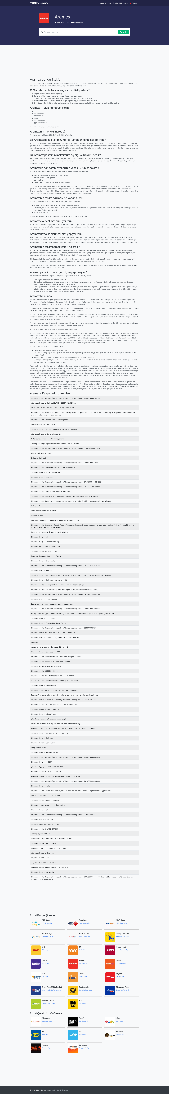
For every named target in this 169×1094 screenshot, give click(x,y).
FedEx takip (45, 963)
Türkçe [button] (134, 3)
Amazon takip (120, 1034)
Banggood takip (84, 1048)
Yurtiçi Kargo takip (47, 936)
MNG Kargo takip (121, 923)
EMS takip (45, 976)
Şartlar (54, 1090)
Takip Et (123, 32)
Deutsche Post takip (85, 990)
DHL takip (45, 950)
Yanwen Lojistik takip (48, 1003)
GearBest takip (83, 1021)
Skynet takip (120, 976)
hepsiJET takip (121, 963)
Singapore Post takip (122, 990)
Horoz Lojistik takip (122, 950)
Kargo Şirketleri (105, 3)
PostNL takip (83, 976)
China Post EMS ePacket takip (51, 990)
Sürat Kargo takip (84, 936)
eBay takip (119, 1021)
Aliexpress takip (47, 1021)
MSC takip (82, 1003)
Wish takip (82, 1034)
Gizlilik (59, 1090)
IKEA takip (45, 1034)
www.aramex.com (63, 22)
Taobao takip (46, 1048)
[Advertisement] (84, 61)
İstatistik (65, 1090)
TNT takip (82, 950)
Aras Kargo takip (84, 923)
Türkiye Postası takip (122, 936)
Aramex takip (83, 963)
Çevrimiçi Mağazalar (120, 3)
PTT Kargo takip (47, 923)
